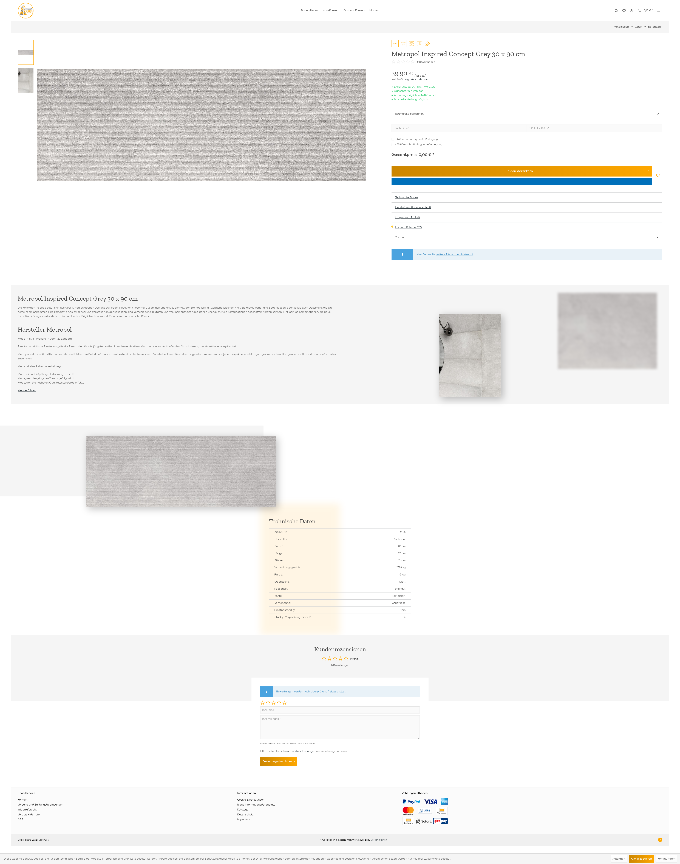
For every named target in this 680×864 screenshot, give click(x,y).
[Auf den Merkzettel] (658, 175)
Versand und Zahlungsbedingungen (40, 804)
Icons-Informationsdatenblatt (256, 804)
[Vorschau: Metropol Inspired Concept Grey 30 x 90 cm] (26, 52)
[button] (262, 702)
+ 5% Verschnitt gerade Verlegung (416, 139)
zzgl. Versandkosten (417, 79)
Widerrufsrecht (27, 809)
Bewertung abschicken (277, 761)
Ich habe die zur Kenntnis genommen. (305, 751)
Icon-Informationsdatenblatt (413, 207)
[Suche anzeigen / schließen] (616, 10)
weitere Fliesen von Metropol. (454, 254)
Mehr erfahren (27, 390)
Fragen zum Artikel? (407, 217)
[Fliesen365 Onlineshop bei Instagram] (660, 840)
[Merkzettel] (624, 10)
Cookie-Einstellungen (250, 799)
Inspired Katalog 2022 (408, 227)
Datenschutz (245, 814)
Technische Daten (406, 197)
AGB (20, 819)
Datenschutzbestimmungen (297, 751)
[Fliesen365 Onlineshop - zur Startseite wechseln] (26, 11)
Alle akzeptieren (641, 858)
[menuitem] (309, 10)
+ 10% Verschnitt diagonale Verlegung (418, 144)
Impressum (244, 819)
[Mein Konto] (631, 10)
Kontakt (22, 799)
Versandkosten (379, 840)
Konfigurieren (666, 858)
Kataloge (242, 809)
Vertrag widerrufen (29, 814)
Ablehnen (619, 858)
